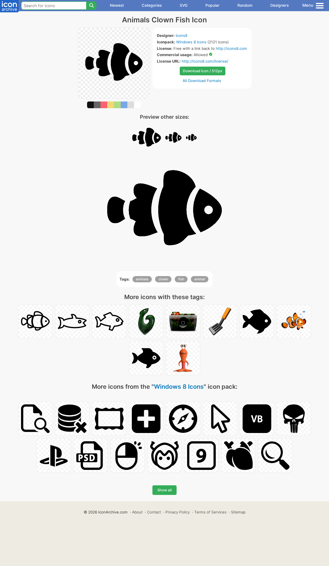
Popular (212, 5)
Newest (117, 5)
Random (244, 5)
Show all (164, 490)
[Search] (91, 5)
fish (181, 279)
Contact (154, 512)
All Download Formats (202, 80)
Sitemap (238, 512)
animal (199, 279)
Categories (152, 5)
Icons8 (181, 35)
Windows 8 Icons (191, 42)
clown (163, 279)
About (137, 512)
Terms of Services (210, 512)
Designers (279, 5)
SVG (184, 5)
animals (142, 279)
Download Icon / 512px (202, 71)
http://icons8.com (231, 48)
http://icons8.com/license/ (205, 61)
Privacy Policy (177, 512)
